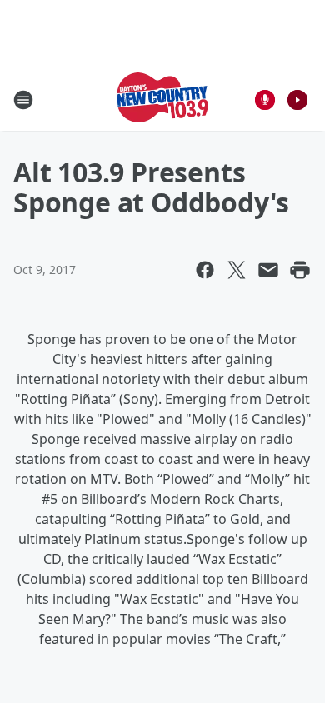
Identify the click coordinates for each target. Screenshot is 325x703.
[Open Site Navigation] (23, 100)
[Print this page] (300, 270)
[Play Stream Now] (298, 100)
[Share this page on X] (236, 270)
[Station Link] (162, 99)
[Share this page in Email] (268, 270)
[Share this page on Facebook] (205, 270)
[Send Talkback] (265, 100)
